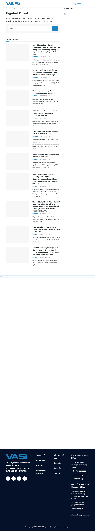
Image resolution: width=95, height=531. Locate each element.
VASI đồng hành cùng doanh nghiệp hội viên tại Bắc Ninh (43, 92)
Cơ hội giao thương (41, 472)
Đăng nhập (76, 3)
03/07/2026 (43, 234)
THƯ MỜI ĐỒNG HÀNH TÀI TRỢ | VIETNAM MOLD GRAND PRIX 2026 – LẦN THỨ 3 (46, 229)
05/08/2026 (43, 77)
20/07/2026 (43, 136)
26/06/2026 (43, 257)
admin (36, 57)
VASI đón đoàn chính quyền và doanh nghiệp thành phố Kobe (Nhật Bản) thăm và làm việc (44, 72)
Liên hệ (57, 473)
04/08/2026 (43, 96)
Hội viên (39, 465)
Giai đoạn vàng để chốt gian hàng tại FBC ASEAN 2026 (45, 155)
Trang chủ (40, 455)
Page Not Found (17, 8)
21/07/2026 (43, 118)
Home (8, 8)
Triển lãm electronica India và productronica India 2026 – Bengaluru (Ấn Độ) (44, 113)
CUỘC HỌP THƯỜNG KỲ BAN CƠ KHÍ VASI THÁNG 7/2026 (45, 132)
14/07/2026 (43, 214)
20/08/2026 (43, 57)
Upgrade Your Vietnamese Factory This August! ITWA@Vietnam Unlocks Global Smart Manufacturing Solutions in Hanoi (45, 179)
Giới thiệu (40, 460)
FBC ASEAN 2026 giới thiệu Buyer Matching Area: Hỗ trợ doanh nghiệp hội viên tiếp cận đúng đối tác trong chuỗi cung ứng (45, 251)
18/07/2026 (43, 159)
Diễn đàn (57, 463)
